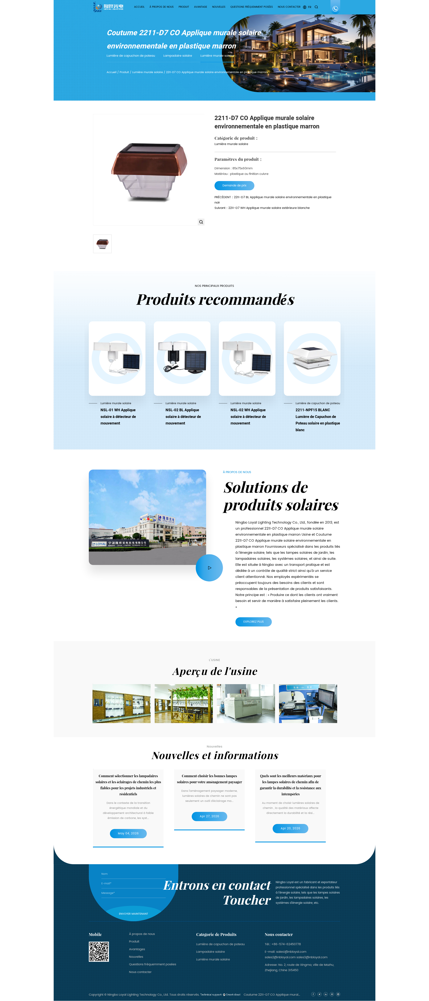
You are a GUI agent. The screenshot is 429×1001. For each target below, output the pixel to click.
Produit (184, 7)
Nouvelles (218, 7)
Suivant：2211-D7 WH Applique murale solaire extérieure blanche (262, 208)
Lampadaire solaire (188, 11)
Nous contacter (289, 7)
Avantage (200, 7)
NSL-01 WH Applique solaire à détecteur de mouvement (118, 416)
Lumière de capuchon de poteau (189, 12)
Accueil (139, 7)
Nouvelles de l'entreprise (223, 12)
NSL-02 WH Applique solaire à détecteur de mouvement (248, 416)
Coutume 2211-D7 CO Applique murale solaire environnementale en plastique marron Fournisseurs (283, 541)
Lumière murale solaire (217, 55)
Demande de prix (234, 185)
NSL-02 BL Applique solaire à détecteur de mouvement (183, 416)
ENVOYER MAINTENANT (133, 914)
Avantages (137, 949)
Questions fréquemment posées (251, 7)
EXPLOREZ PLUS (253, 621)
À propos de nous (161, 7)
